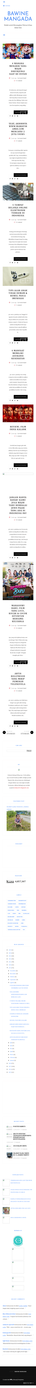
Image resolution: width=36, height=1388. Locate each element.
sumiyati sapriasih (8, 1324)
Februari (12, 1057)
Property (10, 926)
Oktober (12, 976)
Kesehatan (19, 916)
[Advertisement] (19, 1097)
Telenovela (24, 926)
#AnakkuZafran (12, 903)
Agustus (12, 982)
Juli (11, 1042)
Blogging (10, 907)
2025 (10, 950)
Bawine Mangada (18, 16)
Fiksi (18, 910)
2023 (10, 956)
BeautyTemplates (19, 1379)
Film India (24, 910)
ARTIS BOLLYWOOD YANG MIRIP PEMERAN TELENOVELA (18, 679)
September (13, 979)
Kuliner (17, 920)
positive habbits (23, 1306)
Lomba (23, 920)
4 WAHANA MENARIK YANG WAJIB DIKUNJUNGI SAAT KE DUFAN (18, 68)
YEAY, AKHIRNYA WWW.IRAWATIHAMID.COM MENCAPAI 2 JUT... (18, 994)
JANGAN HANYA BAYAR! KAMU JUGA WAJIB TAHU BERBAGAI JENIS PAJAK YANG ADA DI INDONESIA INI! (18, 505)
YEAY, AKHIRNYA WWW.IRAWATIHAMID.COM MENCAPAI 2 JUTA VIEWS (18, 129)
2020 (10, 965)
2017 (10, 1066)
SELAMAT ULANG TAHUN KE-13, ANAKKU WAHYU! (21, 1154)
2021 (10, 962)
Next (27, 53)
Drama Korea (11, 910)
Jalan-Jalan (26, 913)
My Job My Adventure (13, 923)
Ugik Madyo (6, 1341)
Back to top (27, 1383)
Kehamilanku (11, 916)
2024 (10, 953)
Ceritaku (23, 907)
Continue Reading (20, 175)
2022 (10, 959)
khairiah (5, 1349)
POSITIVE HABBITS (19, 1126)
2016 (10, 1069)
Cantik (17, 907)
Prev (22, 53)
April (11, 1051)
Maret (11, 1054)
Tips (24, 929)
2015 (10, 1072)
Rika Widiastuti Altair (9, 1314)
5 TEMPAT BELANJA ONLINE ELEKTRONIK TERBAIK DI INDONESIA (18, 210)
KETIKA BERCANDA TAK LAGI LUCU (20, 1208)
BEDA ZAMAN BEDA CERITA (18, 1217)
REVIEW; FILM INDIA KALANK (18, 1020)
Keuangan (10, 920)
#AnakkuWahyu (22, 900)
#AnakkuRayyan (12, 900)
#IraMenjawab (22, 903)
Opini (22, 923)
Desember (13, 970)
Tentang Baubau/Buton (14, 929)
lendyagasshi (7, 1332)
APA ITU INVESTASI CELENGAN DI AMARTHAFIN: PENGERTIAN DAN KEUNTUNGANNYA (22, 1136)
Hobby (14, 913)
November (13, 973)
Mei (11, 1048)
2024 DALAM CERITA (19, 1146)
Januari (12, 1060)
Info (20, 913)
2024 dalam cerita (27, 1341)
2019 (10, 967)
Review (17, 926)
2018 (10, 1063)
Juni (11, 1045)
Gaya (9, 913)
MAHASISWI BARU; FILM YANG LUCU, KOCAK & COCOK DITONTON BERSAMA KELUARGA (18, 614)
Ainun (4, 1306)
